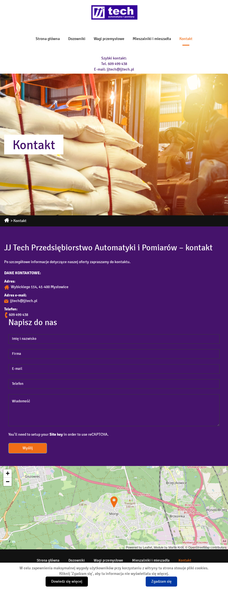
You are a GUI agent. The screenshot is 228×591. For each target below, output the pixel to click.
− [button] (7, 481)
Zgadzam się (161, 581)
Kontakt (185, 38)
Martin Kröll (176, 547)
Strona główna (48, 38)
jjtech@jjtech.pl (120, 69)
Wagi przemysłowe (109, 38)
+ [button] (7, 473)
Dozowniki (76, 38)
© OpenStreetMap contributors (206, 547)
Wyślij (28, 448)
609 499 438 (117, 63)
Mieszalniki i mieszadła (152, 38)
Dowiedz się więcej (66, 581)
